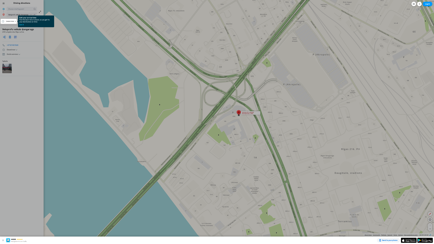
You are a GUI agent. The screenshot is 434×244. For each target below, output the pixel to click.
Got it (21, 25)
